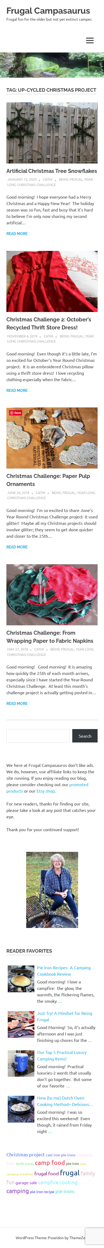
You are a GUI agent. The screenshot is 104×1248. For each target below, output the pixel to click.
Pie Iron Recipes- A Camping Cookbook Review (64, 970)
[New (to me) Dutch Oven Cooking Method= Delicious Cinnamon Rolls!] (21, 1109)
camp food (50, 1162)
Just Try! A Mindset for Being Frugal (64, 1016)
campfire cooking (58, 1182)
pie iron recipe (42, 1191)
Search (85, 735)
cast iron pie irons (60, 1154)
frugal (69, 1172)
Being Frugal (71, 179)
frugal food (46, 1173)
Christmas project (25, 1154)
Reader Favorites (29, 951)
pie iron (72, 1163)
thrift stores (25, 1163)
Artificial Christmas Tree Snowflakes (51, 171)
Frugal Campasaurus (48, 11)
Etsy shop (46, 790)
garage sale (26, 1182)
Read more (16, 234)
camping (17, 1190)
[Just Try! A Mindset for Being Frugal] (21, 1024)
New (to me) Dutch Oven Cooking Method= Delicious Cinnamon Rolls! (63, 1101)
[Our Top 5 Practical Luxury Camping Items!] (21, 1063)
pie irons (64, 1191)
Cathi (48, 179)
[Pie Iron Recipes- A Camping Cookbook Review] (21, 978)
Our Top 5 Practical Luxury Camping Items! (62, 1055)
